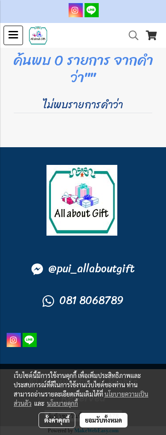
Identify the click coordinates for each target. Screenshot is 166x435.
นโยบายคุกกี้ (62, 403)
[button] (130, 35)
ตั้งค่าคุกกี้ (56, 420)
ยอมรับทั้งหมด (103, 420)
